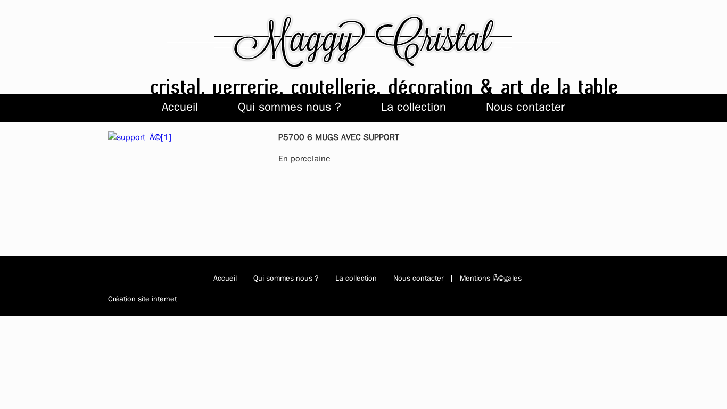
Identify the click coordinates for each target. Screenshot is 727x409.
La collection (413, 107)
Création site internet (142, 299)
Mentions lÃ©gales (491, 278)
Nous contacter (525, 107)
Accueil (180, 107)
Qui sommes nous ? (289, 107)
